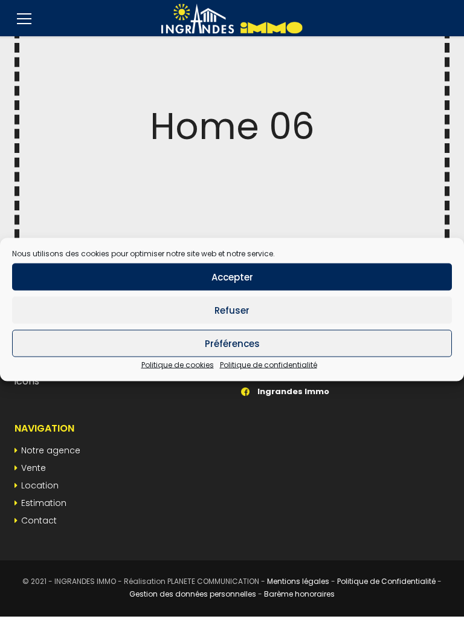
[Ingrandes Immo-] (232, 18)
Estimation (43, 503)
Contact (39, 520)
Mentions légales (298, 581)
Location (40, 485)
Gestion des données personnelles (192, 594)
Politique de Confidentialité (386, 581)
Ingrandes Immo (292, 391)
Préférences (232, 343)
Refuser (232, 309)
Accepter (232, 276)
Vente (33, 468)
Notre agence (50, 450)
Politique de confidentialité (268, 365)
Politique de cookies (177, 365)
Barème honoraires (299, 594)
